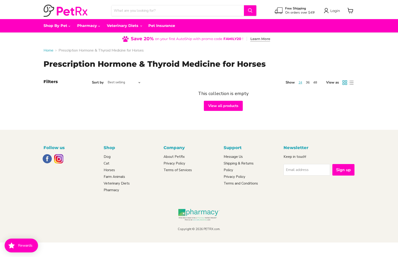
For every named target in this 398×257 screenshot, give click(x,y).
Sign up (343, 170)
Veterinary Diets (123, 25)
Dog (107, 156)
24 (300, 82)
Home (48, 50)
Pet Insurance (161, 25)
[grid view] (345, 82)
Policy (228, 170)
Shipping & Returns (239, 163)
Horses (109, 170)
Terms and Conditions (241, 183)
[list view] (351, 82)
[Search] (250, 10)
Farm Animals (114, 176)
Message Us (233, 156)
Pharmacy (87, 25)
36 (308, 82)
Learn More (260, 39)
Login (335, 11)
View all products (223, 105)
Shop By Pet (56, 25)
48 (315, 82)
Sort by (98, 82)
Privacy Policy (174, 163)
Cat (106, 163)
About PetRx (174, 156)
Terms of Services (178, 170)
